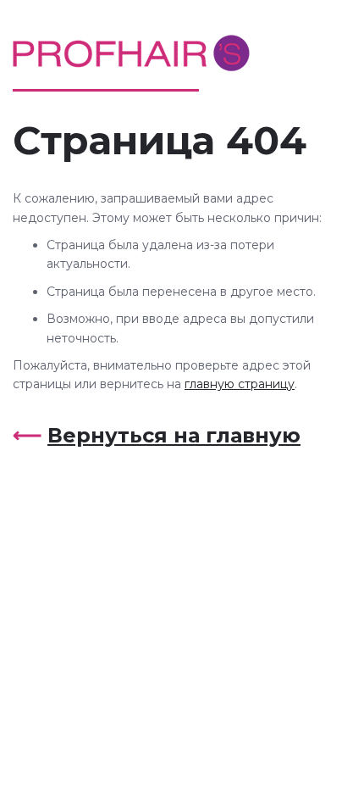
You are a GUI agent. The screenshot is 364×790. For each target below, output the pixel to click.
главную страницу (240, 384)
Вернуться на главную (174, 435)
